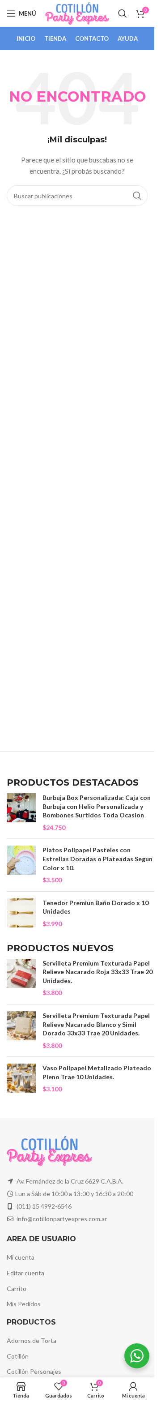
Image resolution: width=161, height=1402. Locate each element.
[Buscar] (122, 13)
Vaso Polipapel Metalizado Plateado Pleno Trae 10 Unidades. (96, 1072)
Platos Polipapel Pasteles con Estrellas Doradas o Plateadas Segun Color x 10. (97, 858)
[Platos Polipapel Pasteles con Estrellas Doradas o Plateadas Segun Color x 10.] (21, 865)
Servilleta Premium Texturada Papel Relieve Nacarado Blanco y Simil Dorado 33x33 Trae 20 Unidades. (96, 1024)
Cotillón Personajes (34, 1371)
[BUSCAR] (137, 195)
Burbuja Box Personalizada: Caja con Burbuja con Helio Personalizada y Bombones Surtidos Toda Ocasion (96, 806)
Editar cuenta (25, 1273)
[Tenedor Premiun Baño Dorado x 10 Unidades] (21, 913)
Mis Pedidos (24, 1304)
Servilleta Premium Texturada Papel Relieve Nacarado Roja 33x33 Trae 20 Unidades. (97, 971)
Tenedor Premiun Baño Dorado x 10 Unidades (95, 907)
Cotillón (18, 1356)
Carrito (16, 1288)
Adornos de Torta (31, 1340)
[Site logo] (77, 13)
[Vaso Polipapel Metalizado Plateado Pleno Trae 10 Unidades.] (21, 1079)
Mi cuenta (20, 1257)
